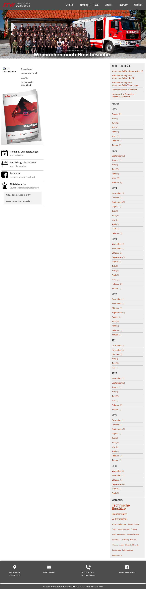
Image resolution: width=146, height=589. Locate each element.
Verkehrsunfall (119, 519)
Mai (115, 127)
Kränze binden (117, 555)
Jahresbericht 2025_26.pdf (27, 83)
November (118, 193)
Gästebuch (138, 4)
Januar (116, 145)
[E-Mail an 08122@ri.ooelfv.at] (48, 568)
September (118, 156)
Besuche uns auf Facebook (127, 572)
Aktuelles (108, 4)
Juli (115, 118)
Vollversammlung (117, 545)
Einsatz (137, 524)
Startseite (70, 4)
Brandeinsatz (116, 550)
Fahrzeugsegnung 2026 (89, 4)
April (115, 132)
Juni (115, 123)
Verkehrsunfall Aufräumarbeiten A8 (127, 71)
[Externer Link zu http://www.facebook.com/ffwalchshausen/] (126, 568)
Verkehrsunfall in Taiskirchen (124, 89)
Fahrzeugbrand (127, 550)
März (115, 136)
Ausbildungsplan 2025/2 (22, 162)
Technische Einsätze (121, 506)
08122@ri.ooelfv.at (48, 572)
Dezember (118, 244)
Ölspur (114, 529)
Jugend (130, 524)
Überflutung (125, 540)
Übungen (134, 529)
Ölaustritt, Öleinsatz (132, 545)
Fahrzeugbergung (133, 534)
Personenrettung (123, 529)
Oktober (117, 197)
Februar (117, 141)
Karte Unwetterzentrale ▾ (19, 201)
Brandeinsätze (119, 514)
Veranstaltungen (119, 524)
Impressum (99, 586)
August (116, 114)
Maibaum (133, 540)
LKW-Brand (121, 534)
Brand (114, 534)
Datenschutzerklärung (85, 586)
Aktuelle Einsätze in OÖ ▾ (18, 194)
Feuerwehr (123, 4)
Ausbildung (115, 540)
